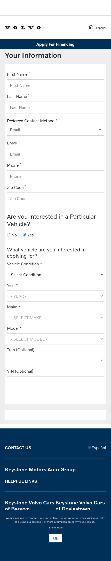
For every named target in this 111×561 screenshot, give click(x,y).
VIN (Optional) (20, 370)
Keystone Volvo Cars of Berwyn (29, 505)
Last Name (18, 96)
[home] (92, 27)
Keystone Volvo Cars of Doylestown (80, 505)
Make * (13, 306)
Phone (14, 164)
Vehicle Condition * (24, 263)
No (14, 234)
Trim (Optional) (20, 349)
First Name (18, 73)
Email (13, 142)
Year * (12, 285)
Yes (30, 234)
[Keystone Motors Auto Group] (27, 26)
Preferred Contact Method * (32, 120)
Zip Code (16, 187)
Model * (14, 328)
